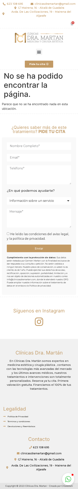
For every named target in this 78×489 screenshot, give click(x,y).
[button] (39, 52)
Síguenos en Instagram (39, 311)
